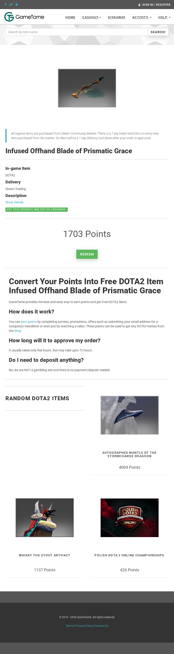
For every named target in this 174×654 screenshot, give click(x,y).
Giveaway (117, 17)
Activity (140, 17)
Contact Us (101, 625)
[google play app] (16, 4)
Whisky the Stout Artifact (44, 555)
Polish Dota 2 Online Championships (129, 555)
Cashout (90, 17)
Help (163, 17)
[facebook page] (5, 4)
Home (70, 17)
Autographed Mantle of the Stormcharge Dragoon (129, 454)
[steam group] (11, 4)
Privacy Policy (84, 625)
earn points (29, 321)
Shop (17, 331)
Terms (69, 625)
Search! (158, 32)
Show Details (14, 202)
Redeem (87, 254)
